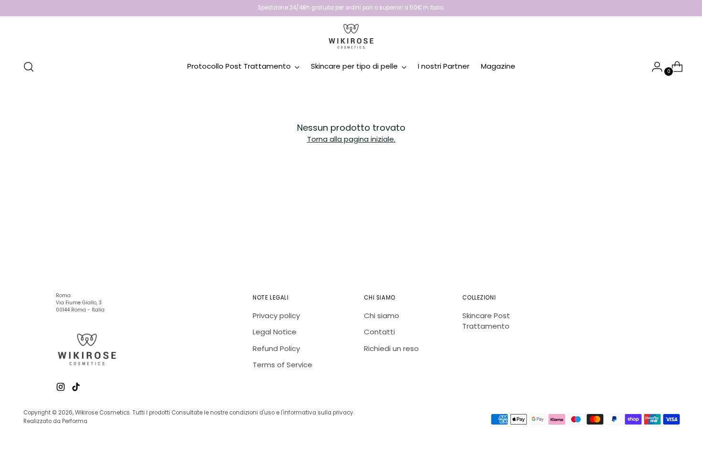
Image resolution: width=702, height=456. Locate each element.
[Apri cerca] (28, 66)
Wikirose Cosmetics (102, 412)
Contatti (379, 332)
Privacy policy (276, 316)
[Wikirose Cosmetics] (351, 36)
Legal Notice (275, 332)
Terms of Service (282, 365)
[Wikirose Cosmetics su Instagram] (61, 388)
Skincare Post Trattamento (486, 321)
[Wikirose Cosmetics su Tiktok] (77, 388)
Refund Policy (276, 348)
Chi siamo (381, 316)
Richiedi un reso (391, 348)
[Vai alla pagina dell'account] (653, 66)
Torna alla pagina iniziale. (351, 139)
